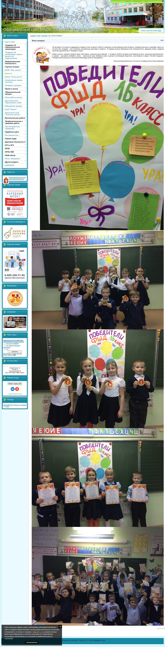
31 (49, 35)
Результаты (7, 353)
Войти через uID (15, 384)
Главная (127, 1)
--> (4, 329)
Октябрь (44, 35)
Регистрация (137, 1)
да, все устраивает (12, 343)
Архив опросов (17, 353)
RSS (159, 30)
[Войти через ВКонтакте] (13, 389)
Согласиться (31, 642)
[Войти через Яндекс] (17, 389)
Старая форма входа (15, 394)
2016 (38, 35)
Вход (146, 1)
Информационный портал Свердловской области (17, 178)
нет (7, 349)
